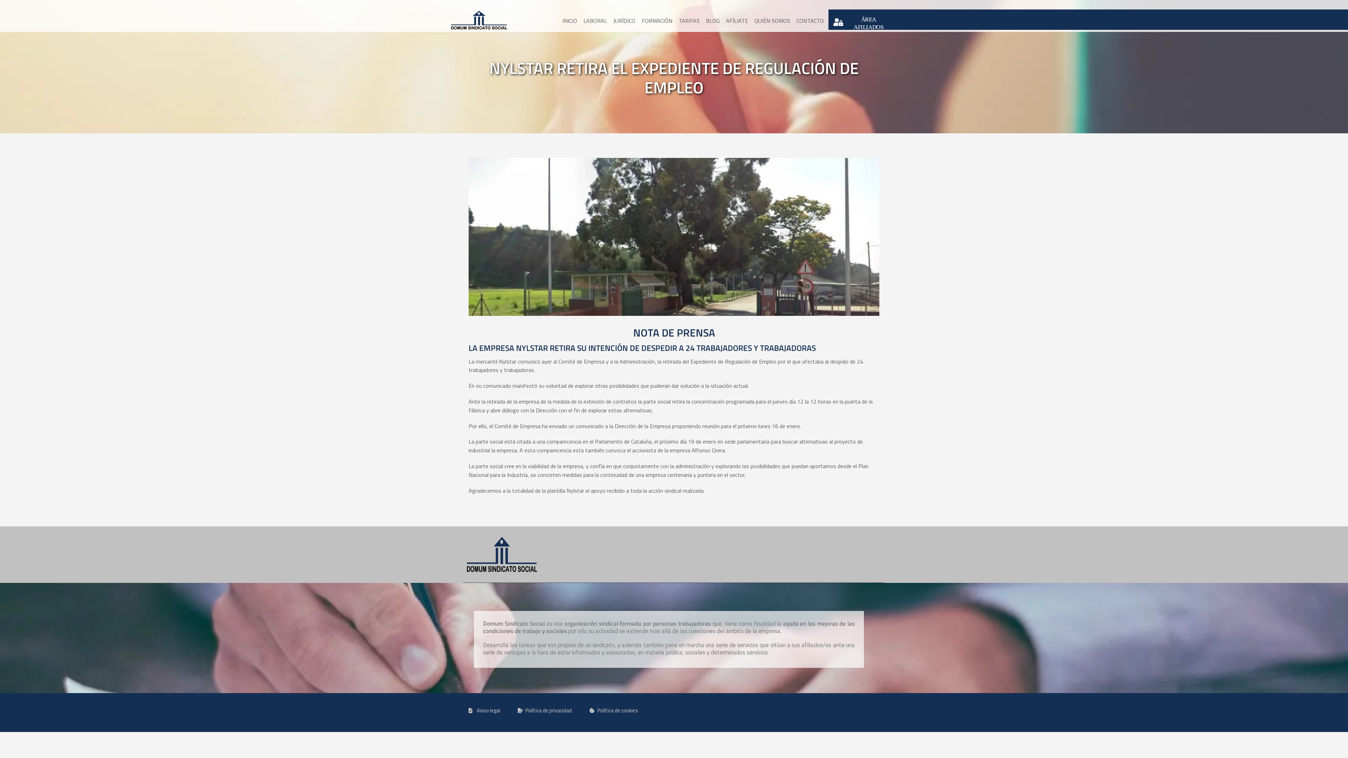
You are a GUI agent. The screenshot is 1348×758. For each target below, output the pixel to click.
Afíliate (737, 20)
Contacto (810, 20)
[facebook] (605, 5)
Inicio (569, 20)
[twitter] (634, 5)
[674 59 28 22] (667, 5)
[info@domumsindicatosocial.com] (728, 5)
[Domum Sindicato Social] (479, 20)
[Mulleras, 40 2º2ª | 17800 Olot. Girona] (512, 5)
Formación (657, 20)
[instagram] (573, 5)
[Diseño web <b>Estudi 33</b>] (838, 714)
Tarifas (689, 20)
